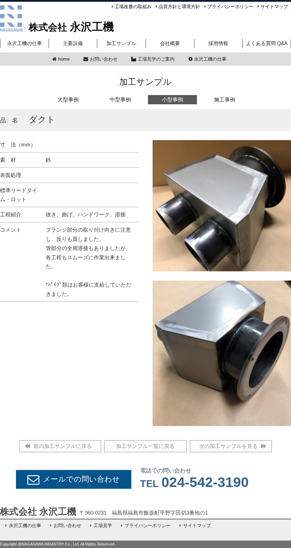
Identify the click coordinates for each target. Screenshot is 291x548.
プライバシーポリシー (230, 6)
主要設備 (73, 43)
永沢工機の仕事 (24, 43)
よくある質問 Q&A (266, 43)
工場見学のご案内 (156, 59)
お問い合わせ (103, 59)
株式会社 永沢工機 (38, 511)
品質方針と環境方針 (179, 6)
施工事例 (224, 99)
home (64, 59)
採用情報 (218, 43)
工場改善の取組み (133, 6)
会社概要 (170, 43)
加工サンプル (121, 43)
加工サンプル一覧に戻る (145, 446)
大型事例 (68, 99)
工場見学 (103, 525)
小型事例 (172, 99)
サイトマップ (274, 6)
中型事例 (120, 99)
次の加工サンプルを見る (228, 446)
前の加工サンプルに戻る (62, 446)
